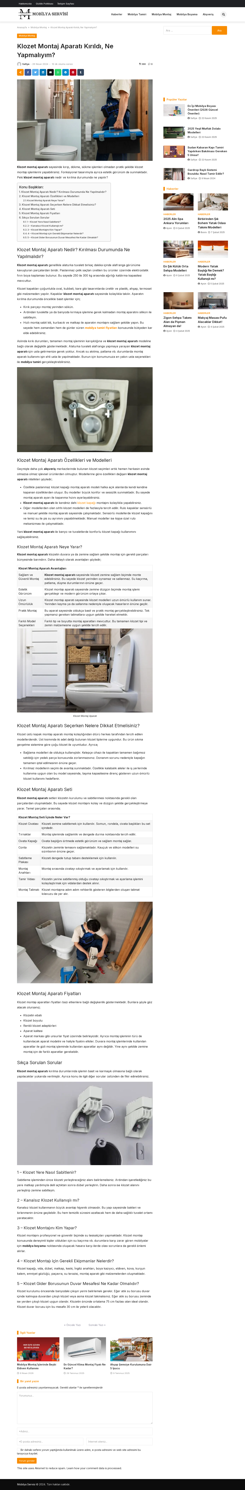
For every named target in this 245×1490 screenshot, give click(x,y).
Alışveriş (208, 14)
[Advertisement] (195, 66)
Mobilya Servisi (26, 1484)
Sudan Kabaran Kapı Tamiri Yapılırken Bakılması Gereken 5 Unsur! (207, 151)
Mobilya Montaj (161, 14)
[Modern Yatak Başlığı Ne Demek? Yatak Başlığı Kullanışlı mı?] (213, 249)
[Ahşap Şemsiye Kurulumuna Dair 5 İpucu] (131, 1349)
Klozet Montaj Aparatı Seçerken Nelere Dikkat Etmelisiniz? (59, 204)
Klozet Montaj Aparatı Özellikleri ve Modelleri (51, 196)
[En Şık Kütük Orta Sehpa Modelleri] (178, 249)
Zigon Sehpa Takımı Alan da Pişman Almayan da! (177, 322)
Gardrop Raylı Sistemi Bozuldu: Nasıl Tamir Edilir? (206, 171)
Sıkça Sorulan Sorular (36, 217)
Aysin (169, 228)
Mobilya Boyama (187, 14)
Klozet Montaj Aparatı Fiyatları (41, 213)
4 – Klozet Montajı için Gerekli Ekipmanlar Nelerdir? (56, 233)
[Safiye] (19, 64)
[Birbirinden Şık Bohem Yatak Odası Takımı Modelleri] (213, 201)
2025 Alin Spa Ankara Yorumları (175, 221)
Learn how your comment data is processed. (94, 1468)
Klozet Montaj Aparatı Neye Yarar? (46, 200)
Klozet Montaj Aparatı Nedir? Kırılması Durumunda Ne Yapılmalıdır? (64, 191)
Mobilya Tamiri (137, 14)
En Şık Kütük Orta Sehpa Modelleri (175, 268)
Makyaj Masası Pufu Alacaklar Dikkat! (212, 320)
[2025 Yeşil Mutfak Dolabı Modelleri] (174, 133)
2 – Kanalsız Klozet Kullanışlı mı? (45, 225)
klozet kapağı (86, 503)
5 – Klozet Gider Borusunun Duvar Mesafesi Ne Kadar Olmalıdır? (63, 237)
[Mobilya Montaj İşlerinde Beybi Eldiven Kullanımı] (38, 1349)
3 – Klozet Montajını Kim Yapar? (45, 229)
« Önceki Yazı (72, 1325)
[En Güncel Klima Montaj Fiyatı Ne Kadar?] (85, 1349)
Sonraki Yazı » (97, 1325)
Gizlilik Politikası (44, 3)
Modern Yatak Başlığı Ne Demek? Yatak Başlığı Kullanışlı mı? (211, 272)
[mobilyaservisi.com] (44, 14)
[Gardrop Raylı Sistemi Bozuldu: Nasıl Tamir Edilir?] (174, 174)
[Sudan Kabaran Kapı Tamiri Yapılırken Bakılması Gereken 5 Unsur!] (174, 152)
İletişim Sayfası (66, 3)
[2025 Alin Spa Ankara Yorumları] (178, 201)
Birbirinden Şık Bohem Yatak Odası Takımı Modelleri (212, 223)
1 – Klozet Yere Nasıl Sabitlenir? (44, 221)
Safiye (25, 64)
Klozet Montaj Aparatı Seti (39, 208)
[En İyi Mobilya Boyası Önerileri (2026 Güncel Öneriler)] (174, 110)
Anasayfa (22, 27)
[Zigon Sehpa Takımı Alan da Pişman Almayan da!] (178, 300)
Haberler (116, 14)
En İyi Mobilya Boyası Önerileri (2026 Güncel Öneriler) (203, 109)
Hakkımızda (25, 3)
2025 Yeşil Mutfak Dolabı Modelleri (204, 130)
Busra (203, 232)
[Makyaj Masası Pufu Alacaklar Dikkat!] (213, 300)
